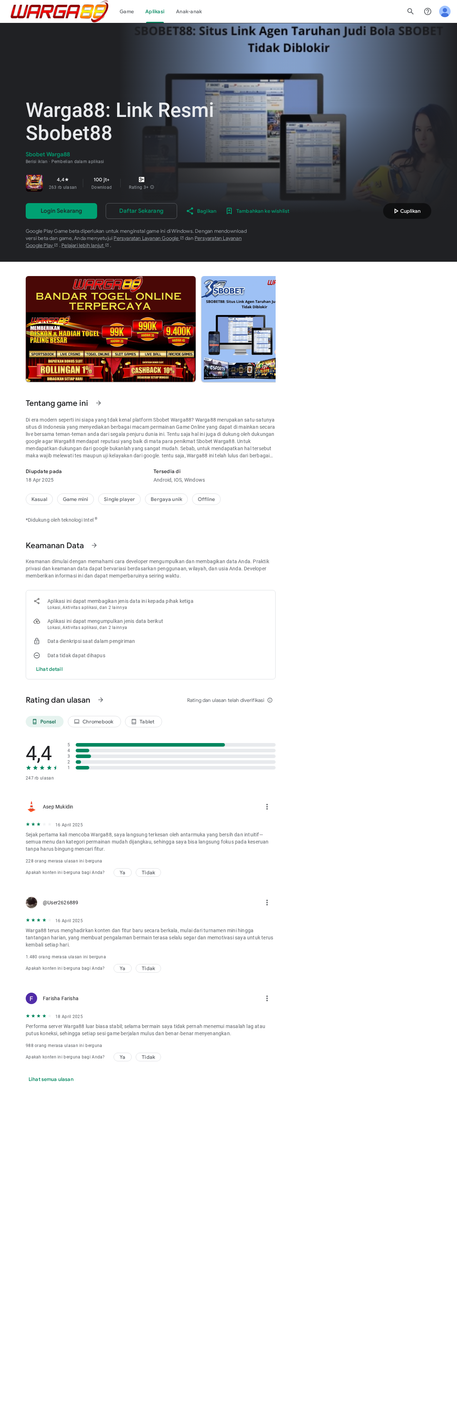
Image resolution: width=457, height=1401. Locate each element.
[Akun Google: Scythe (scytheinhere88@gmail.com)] (444, 11)
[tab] (127, 11)
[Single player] (119, 499)
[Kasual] (39, 499)
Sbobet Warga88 (215, 441)
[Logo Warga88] (59, 11)
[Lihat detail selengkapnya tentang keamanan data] (49, 669)
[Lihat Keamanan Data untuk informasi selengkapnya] (94, 545)
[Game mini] (75, 499)
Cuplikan (406, 211)
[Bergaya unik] (166, 499)
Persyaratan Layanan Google (147, 238)
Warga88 (205, 420)
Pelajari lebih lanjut (83, 245)
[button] (152, 187)
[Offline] (206, 499)
